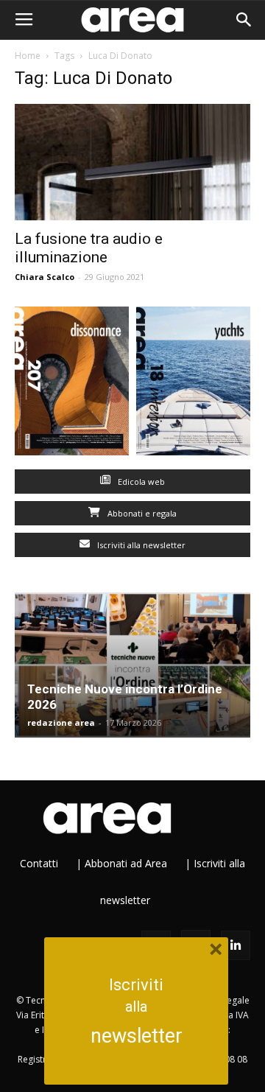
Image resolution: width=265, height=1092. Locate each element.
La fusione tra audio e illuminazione (89, 248)
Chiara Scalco (44, 276)
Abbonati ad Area (126, 863)
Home (27, 55)
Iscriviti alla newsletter (140, 544)
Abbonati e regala (141, 513)
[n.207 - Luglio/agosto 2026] (72, 384)
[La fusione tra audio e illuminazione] (132, 162)
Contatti (39, 863)
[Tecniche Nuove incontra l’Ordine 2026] (132, 665)
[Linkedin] (235, 945)
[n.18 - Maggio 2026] (193, 384)
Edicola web (140, 481)
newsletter (137, 1036)
